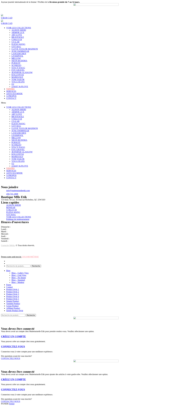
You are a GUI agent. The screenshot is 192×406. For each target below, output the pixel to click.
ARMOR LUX (17, 32)
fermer (11, 404)
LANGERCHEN (18, 54)
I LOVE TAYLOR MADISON (24, 49)
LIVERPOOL (17, 56)
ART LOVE (16, 35)
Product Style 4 (12, 296)
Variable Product (13, 303)
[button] (96, 103)
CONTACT (11, 98)
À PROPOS (11, 96)
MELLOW (16, 58)
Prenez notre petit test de (20, 257)
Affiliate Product (13, 308)
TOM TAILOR (17, 79)
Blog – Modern (17, 282)
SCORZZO (16, 65)
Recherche (36, 266)
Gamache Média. (8, 245)
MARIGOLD (17, 77)
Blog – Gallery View (20, 273)
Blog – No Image (18, 278)
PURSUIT (15, 63)
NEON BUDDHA (19, 61)
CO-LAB (15, 42)
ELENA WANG (18, 44)
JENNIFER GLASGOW (22, 72)
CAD (6, 18)
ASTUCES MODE (14, 93)
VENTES (10, 89)
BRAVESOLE (17, 37)
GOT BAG (16, 46)
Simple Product (12, 301)
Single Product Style (14, 310)
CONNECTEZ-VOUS (13, 346)
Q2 (12, 84)
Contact (9, 287)
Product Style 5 (12, 299)
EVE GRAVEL (18, 70)
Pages (8, 285)
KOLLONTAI (17, 75)
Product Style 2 (12, 292)
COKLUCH (16, 39)
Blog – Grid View (18, 275)
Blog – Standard (18, 280)
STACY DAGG (18, 68)
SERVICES (11, 91)
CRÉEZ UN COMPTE (13, 336)
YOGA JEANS (18, 82)
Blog (8, 270)
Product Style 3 (12, 294)
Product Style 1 (12, 289)
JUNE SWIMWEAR (20, 51)
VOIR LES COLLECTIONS (18, 28)
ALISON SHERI (18, 30)
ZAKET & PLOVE (19, 86)
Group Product (12, 306)
